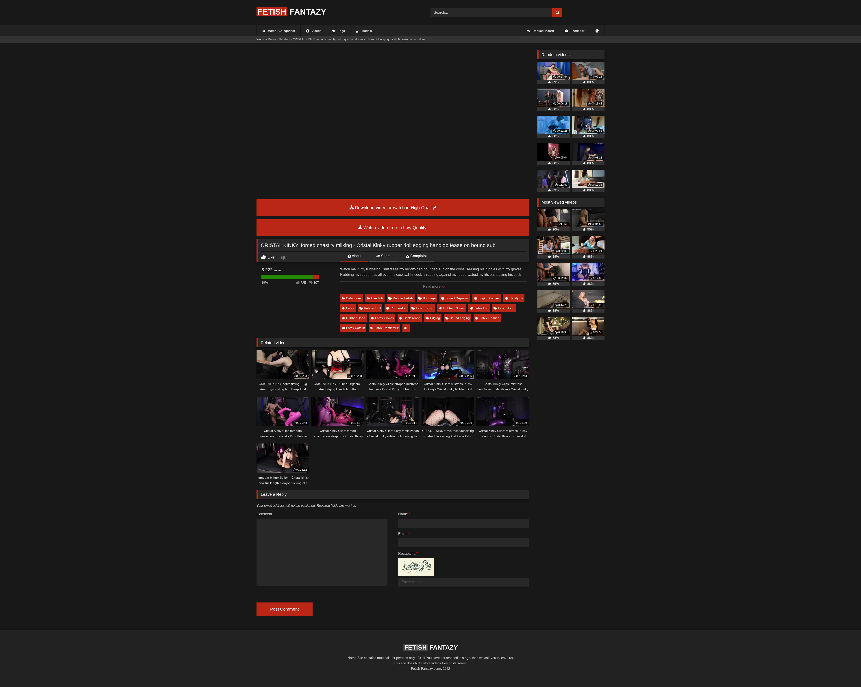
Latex (350, 308)
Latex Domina (489, 318)
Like (270, 257)
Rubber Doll (372, 308)
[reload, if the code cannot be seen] (416, 575)
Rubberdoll (398, 308)
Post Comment (284, 609)
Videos (316, 31)
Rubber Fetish (403, 298)
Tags (341, 31)
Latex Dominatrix (387, 328)
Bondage (429, 298)
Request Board (543, 31)
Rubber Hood (355, 318)
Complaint (418, 256)
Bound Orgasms (457, 298)
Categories (353, 298)
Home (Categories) (281, 31)
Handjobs (516, 298)
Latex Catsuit (355, 328)
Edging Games (489, 298)
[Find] (557, 12)
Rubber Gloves (454, 308)
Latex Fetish (424, 308)
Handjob (377, 298)
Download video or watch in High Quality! (395, 207)
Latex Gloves (384, 318)
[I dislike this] (284, 259)
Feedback (577, 31)
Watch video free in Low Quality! (395, 227)
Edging (435, 318)
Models (366, 31)
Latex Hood (506, 308)
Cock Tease (412, 318)
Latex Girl (481, 308)
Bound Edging (460, 318)
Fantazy (292, 11)
